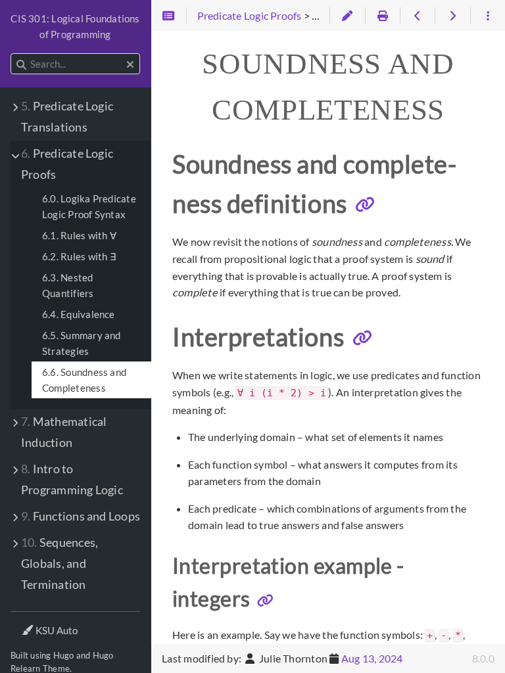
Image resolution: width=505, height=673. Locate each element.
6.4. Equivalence (78, 314)
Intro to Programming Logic (72, 479)
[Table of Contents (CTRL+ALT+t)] (168, 15)
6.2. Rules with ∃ (79, 256)
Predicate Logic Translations (67, 116)
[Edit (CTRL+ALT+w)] (346, 15)
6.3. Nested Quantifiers (68, 285)
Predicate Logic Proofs (67, 164)
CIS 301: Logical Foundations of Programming (75, 26)
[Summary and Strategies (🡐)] (417, 15)
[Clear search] (130, 64)
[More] (487, 15)
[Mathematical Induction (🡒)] (452, 15)
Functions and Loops (80, 516)
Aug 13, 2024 (372, 658)
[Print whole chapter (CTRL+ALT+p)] (382, 15)
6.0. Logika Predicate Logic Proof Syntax (89, 206)
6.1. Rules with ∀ (79, 235)
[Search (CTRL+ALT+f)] (21, 64)
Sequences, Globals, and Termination (59, 564)
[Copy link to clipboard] (365, 204)
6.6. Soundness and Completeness (84, 380)
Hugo (63, 655)
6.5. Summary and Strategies (81, 343)
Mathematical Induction (64, 432)
